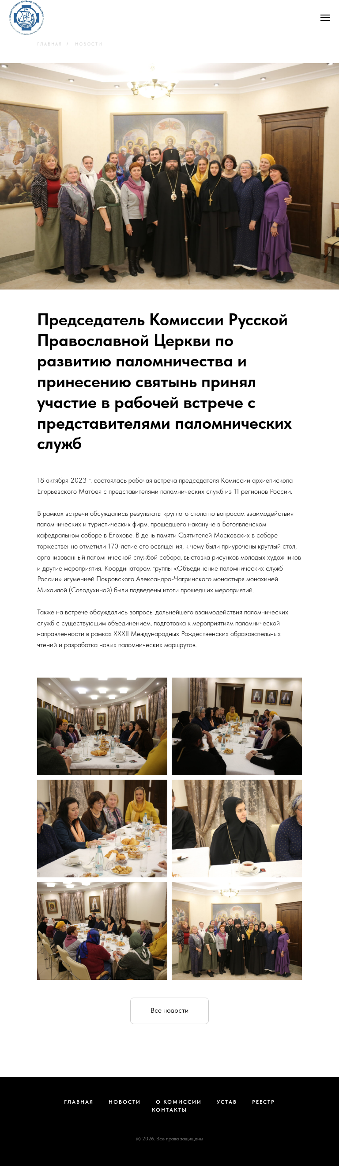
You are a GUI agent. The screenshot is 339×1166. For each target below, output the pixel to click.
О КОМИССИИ (179, 1102)
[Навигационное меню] (325, 18)
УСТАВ (227, 1102)
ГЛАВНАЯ (49, 43)
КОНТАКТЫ (169, 1110)
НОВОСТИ (89, 43)
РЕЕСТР (263, 1102)
